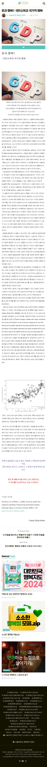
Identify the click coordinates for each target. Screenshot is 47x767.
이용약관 (37, 729)
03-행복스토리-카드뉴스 (32, 715)
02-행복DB (26, 698)
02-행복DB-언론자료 (14, 704)
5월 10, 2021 (34, 15)
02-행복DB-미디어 (22, 701)
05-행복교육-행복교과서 (28, 721)
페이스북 (17, 732)
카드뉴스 (6, 589)
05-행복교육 (14, 721)
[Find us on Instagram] (26, 761)
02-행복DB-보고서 (36, 701)
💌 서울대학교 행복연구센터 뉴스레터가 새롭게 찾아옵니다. (23, 735)
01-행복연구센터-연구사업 (11, 698)
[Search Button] (44, 3)
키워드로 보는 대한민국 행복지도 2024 (17, 594)
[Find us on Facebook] (19, 761)
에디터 (30, 729)
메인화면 (22, 729)
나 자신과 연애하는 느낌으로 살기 (15, 675)
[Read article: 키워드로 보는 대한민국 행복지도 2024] (23, 576)
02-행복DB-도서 (37, 698)
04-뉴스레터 (35, 718)
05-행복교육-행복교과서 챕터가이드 (22, 724)
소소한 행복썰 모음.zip (11, 634)
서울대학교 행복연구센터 (17, 15)
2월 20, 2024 (6, 678)
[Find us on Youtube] (23, 761)
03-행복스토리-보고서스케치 (28, 709)
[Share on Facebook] (23, 47)
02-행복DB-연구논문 (30, 704)
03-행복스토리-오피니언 (13, 715)
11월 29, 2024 (7, 597)
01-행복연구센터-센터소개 (34, 695)
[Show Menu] (3, 3)
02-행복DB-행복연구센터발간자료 (30, 706)
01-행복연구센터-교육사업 (29, 692)
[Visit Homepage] (23, 3)
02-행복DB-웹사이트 (10, 706)
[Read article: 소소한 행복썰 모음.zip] (23, 616)
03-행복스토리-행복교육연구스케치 (17, 718)
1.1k (14, 638)
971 (14, 597)
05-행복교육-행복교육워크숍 (18, 726)
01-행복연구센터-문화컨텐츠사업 (13, 695)
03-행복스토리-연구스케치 (33, 712)
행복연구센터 (26, 732)
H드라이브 (33, 726)
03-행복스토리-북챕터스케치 (12, 712)
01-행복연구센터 (12, 692)
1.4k (14, 678)
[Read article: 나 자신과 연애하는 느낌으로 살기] (23, 656)
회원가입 (36, 732)
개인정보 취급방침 (11, 729)
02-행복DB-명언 (8, 701)
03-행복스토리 (12, 709)
